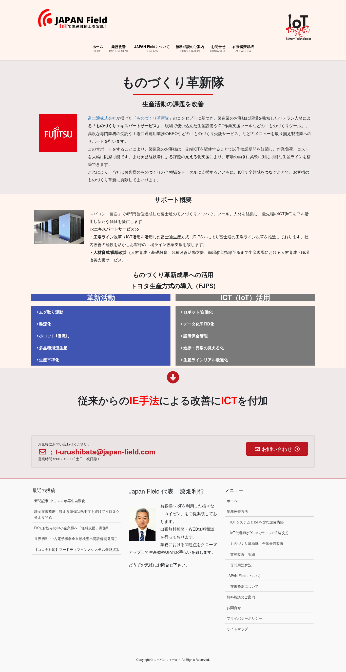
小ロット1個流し (54, 336)
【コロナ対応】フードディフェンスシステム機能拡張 (76, 549)
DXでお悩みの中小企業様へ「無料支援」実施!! (71, 527)
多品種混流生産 (53, 348)
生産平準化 (49, 360)
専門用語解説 (241, 564)
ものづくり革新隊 (153, 118)
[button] (100, 312)
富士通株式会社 (102, 118)
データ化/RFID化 (198, 324)
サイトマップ (237, 628)
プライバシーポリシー (244, 618)
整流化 (45, 324)
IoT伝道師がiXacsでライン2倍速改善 (259, 532)
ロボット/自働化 (198, 312)
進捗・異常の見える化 (203, 348)
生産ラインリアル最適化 (205, 360)
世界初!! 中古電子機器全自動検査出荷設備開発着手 (76, 538)
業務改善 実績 (242, 554)
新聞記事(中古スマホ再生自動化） (61, 500)
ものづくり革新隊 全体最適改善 (256, 543)
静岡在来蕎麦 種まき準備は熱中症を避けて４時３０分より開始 (76, 514)
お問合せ (234, 607)
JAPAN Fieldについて (244, 575)
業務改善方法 (237, 511)
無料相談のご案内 (241, 596)
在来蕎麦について (244, 586)
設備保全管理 (195, 336)
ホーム (232, 500)
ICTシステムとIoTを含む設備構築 (257, 522)
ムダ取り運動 (51, 312)
